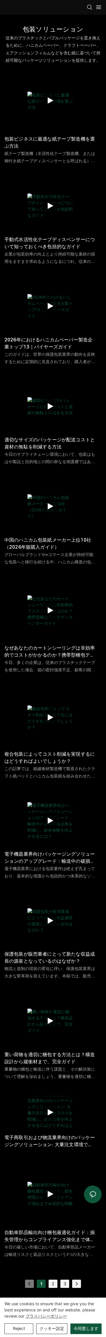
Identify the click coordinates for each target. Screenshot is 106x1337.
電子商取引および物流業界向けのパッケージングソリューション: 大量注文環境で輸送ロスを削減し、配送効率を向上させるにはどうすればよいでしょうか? (49, 1141)
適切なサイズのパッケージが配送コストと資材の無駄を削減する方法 (49, 443)
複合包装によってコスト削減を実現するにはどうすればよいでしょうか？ (49, 757)
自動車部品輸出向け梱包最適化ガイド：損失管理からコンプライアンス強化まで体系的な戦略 (49, 1236)
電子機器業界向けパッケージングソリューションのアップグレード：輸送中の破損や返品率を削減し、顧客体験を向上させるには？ (49, 858)
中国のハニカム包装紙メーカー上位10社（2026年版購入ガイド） (47, 543)
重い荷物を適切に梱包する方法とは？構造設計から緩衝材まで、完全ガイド (49, 1058)
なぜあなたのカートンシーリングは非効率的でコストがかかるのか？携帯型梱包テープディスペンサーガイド (49, 652)
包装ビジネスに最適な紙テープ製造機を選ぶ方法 (49, 142)
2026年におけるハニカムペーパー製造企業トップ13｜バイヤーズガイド (48, 343)
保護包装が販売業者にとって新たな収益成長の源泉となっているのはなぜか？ (49, 957)
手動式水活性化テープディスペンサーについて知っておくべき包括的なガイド (49, 243)
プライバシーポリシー (46, 1315)
